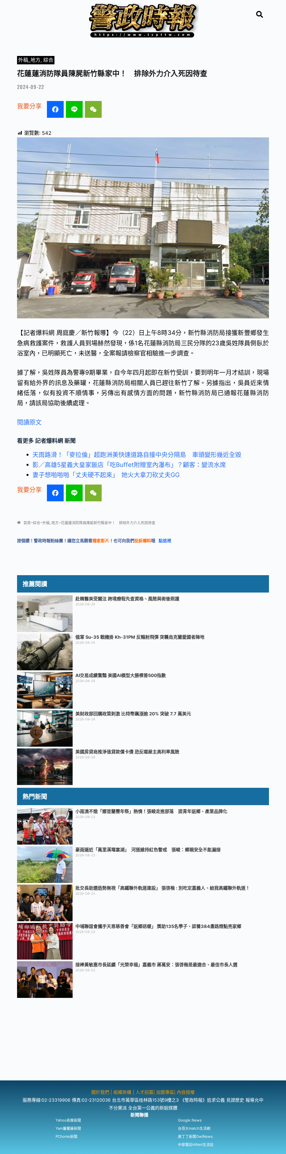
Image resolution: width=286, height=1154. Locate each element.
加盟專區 (165, 1092)
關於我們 (101, 1092)
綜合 (48, 60)
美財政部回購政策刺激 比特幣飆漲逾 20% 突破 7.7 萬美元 (133, 713)
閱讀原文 (29, 422)
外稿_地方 (29, 60)
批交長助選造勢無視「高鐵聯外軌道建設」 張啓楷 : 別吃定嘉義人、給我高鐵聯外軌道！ (162, 888)
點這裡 (165, 540)
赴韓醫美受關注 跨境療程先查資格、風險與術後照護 (127, 598)
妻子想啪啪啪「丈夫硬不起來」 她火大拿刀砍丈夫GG (106, 474)
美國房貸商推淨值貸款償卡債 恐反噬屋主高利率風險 (127, 752)
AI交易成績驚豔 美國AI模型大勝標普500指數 (120, 675)
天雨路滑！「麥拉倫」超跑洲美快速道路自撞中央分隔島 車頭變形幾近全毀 (136, 454)
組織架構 (122, 1092)
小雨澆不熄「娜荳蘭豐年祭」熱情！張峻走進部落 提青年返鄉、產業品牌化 (151, 811)
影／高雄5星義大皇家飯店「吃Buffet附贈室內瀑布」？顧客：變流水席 (129, 464)
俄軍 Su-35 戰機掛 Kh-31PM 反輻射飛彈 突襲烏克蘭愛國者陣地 (139, 637)
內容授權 (186, 1092)
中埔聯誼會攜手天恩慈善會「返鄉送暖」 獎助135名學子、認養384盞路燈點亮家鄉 (158, 926)
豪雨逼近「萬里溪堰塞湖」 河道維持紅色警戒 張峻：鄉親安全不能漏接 (148, 849)
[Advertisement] (143, 1041)
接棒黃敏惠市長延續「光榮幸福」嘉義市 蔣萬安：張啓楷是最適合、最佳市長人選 (156, 964)
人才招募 (144, 1092)
